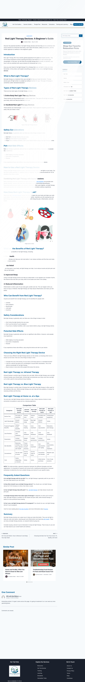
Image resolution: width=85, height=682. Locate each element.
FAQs (68, 675)
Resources (44, 24)
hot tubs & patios (23, 509)
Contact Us (70, 668)
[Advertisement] (40, 9)
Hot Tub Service (41, 668)
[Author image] (22, 42)
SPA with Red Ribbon (12, 596)
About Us (69, 665)
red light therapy (33, 490)
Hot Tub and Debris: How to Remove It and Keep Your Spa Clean (15, 535)
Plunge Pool (37, 24)
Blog (71, 24)
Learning (39, 673)
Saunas (46, 509)
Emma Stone (39, 574)
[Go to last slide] (5, 565)
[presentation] (15, 558)
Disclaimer (40, 675)
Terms (68, 673)
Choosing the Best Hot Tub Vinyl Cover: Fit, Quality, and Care (45, 535)
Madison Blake (28, 41)
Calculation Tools (41, 678)
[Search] (80, 35)
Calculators (52, 24)
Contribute (69, 678)
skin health (46, 519)
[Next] (53, 565)
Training (39, 670)
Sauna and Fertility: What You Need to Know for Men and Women (14, 571)
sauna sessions (39, 181)
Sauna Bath (29, 35)
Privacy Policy (70, 670)
